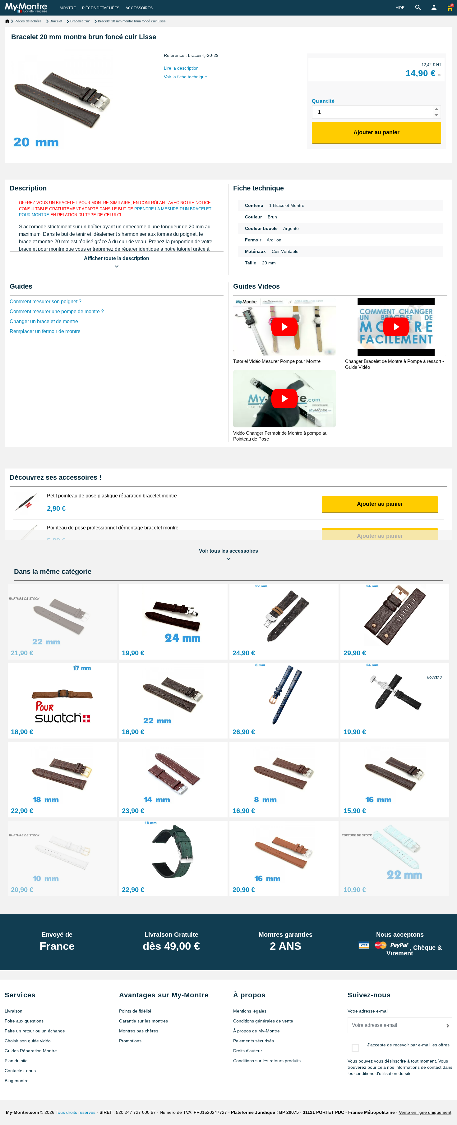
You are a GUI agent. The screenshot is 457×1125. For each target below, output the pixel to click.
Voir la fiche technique (185, 76)
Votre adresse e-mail (368, 1010)
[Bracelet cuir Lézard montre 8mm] (284, 772)
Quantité (323, 101)
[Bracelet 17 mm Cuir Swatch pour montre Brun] (62, 693)
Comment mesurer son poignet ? (45, 301)
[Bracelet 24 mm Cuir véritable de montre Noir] (395, 693)
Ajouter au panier (376, 132)
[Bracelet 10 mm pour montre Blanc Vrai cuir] (62, 851)
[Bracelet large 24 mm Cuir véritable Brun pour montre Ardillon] (395, 614)
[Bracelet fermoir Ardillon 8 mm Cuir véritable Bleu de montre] (284, 693)
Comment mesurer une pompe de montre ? (57, 311)
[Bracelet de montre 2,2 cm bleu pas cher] (395, 851)
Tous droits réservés (75, 1112)
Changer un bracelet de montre (44, 321)
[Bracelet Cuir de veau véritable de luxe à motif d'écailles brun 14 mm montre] (173, 772)
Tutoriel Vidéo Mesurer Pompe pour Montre (277, 361)
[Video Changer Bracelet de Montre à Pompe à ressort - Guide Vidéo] (396, 326)
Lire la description (181, 68)
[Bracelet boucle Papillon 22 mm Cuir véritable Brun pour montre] (284, 614)
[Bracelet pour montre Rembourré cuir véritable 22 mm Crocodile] (173, 693)
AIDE (400, 8)
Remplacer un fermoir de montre (45, 331)
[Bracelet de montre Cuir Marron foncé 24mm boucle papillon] (173, 614)
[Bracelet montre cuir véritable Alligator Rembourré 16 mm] (395, 772)
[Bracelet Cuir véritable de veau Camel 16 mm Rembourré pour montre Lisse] (284, 851)
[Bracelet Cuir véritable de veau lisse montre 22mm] (62, 614)
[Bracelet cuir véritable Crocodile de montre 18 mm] (62, 772)
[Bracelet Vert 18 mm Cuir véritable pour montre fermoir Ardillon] (173, 851)
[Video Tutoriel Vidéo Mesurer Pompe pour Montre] (284, 326)
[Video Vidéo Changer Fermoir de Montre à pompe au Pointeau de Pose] (284, 399)
